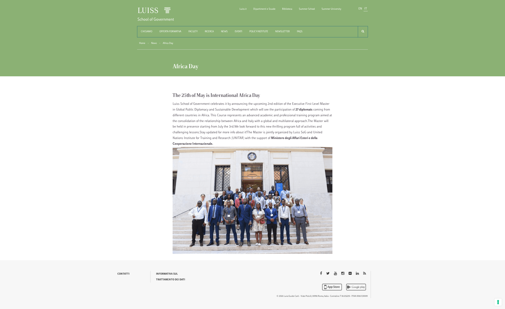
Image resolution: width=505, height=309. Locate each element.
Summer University (331, 9)
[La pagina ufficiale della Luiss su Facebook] (321, 273)
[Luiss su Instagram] (343, 273)
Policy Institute (258, 31)
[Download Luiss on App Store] (332, 287)
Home (142, 43)
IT (365, 8)
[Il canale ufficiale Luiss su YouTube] (336, 273)
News (224, 31)
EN (360, 8)
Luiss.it (243, 9)
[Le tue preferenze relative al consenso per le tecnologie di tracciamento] (498, 302)
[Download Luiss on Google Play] (356, 287)
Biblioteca (287, 9)
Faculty (192, 31)
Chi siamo (146, 31)
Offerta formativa (170, 31)
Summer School (307, 9)
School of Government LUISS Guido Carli (159, 16)
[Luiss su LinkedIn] (358, 273)
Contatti (123, 274)
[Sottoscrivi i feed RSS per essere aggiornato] (364, 273)
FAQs (299, 31)
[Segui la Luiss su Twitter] (328, 273)
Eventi (238, 31)
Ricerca (209, 31)
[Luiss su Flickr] (350, 273)
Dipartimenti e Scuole (264, 9)
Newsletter (282, 31)
